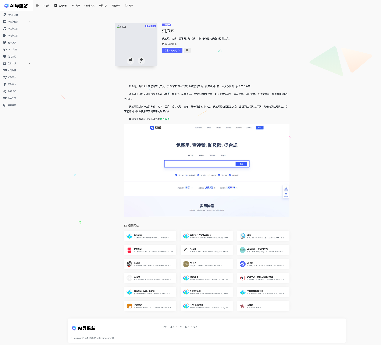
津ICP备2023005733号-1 (105, 338)
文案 (217, 86)
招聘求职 (116, 5)
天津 (195, 326)
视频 (260, 94)
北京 (165, 326)
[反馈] (187, 50)
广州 (180, 326)
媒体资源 (129, 5)
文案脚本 (166, 25)
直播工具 (103, 5)
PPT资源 (76, 5)
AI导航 (46, 5)
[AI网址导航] (84, 328)
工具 (162, 86)
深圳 (187, 326)
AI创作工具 (89, 5)
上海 (172, 326)
